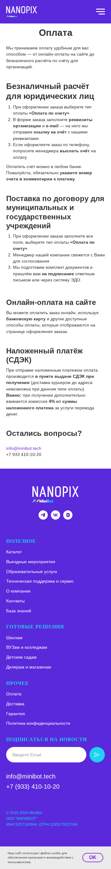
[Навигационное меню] (100, 12)
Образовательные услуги (31, 571)
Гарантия (15, 713)
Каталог (14, 551)
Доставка (15, 703)
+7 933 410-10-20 (23, 454)
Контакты (15, 600)
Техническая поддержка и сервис (40, 581)
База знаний (18, 610)
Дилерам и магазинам (28, 666)
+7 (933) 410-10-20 (33, 786)
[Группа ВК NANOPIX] (55, 518)
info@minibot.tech (23, 448)
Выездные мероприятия (30, 561)
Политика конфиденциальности (38, 723)
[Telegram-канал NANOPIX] (43, 518)
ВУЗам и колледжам (26, 647)
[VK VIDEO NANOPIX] (67, 518)
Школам (14, 637)
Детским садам (21, 657)
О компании (18, 590)
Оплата (13, 693)
